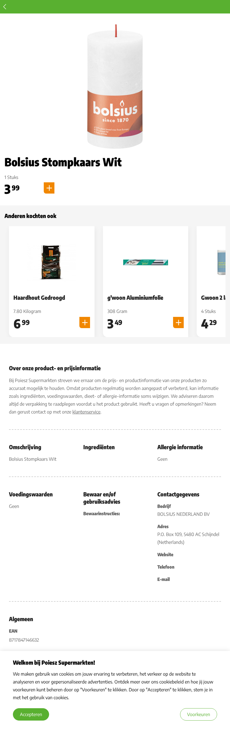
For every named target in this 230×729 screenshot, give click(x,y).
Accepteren (31, 714)
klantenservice (86, 412)
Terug (5, 6)
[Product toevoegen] (49, 188)
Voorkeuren (198, 714)
